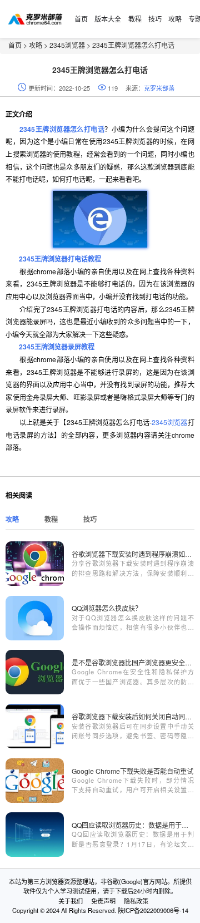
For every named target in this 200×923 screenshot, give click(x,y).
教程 (135, 18)
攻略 (175, 18)
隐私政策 (136, 900)
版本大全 (107, 18)
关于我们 (70, 900)
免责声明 (103, 900)
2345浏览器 (67, 45)
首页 (81, 18)
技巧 (155, 18)
